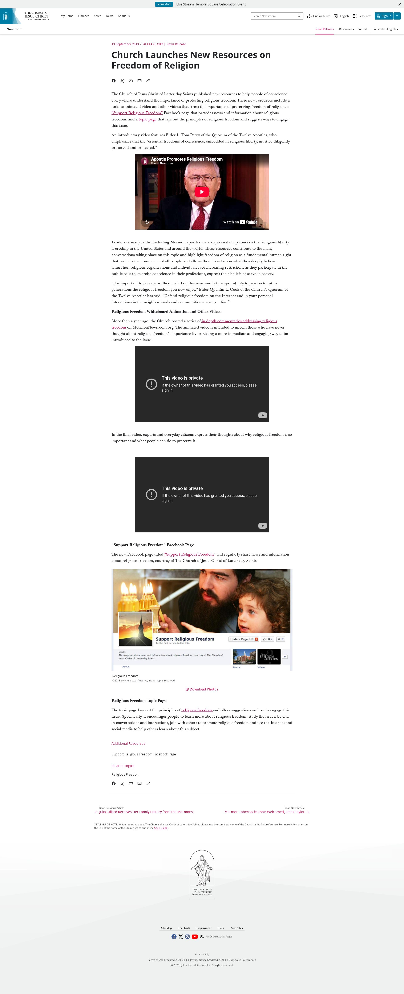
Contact (362, 29)
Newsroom (14, 29)
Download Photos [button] (204, 689)
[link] (144, 754)
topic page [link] (147, 119)
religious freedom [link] (197, 710)
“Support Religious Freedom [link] (189, 554)
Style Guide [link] (160, 828)
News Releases (324, 29)
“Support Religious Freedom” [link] (137, 113)
